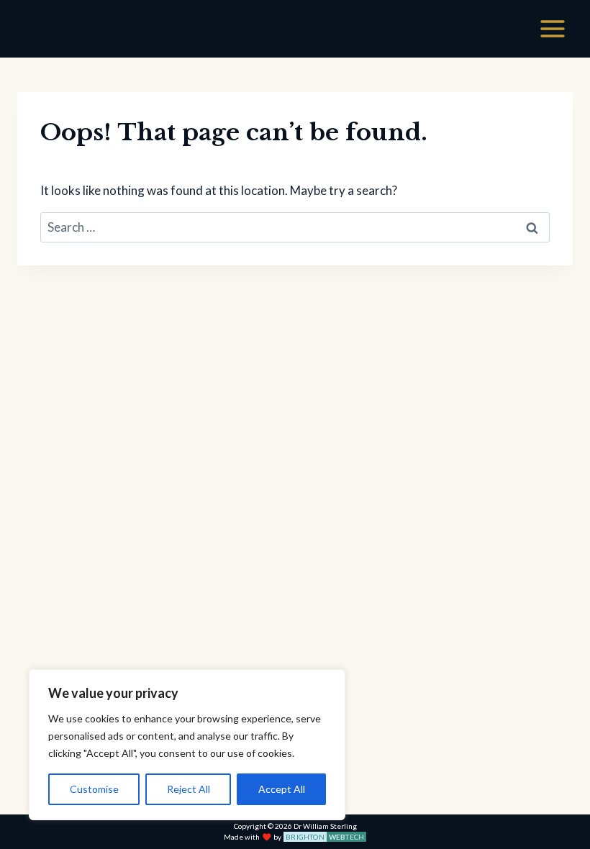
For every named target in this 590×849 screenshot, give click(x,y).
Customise (94, 789)
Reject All (188, 789)
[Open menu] (552, 28)
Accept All (281, 789)
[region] (187, 744)
